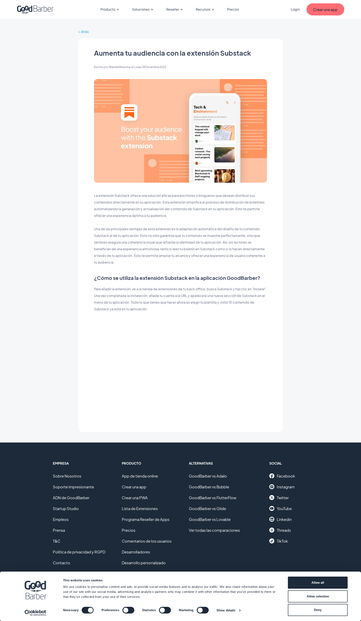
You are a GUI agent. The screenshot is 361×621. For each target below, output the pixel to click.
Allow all (317, 582)
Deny (318, 610)
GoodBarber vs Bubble (209, 486)
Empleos (61, 519)
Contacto (61, 562)
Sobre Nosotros (67, 476)
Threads (284, 530)
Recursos (203, 9)
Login (295, 9)
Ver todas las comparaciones (214, 530)
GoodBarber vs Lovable (210, 519)
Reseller (172, 9)
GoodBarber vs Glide (207, 508)
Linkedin (284, 519)
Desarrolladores (136, 551)
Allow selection (318, 596)
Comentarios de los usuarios (147, 541)
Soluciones (141, 9)
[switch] (128, 610)
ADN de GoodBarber (71, 497)
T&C (56, 541)
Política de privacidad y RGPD (79, 551)
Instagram (286, 486)
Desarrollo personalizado (144, 562)
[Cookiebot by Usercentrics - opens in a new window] (35, 613)
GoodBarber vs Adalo (208, 476)
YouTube (284, 508)
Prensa (59, 530)
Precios (233, 9)
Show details (225, 610)
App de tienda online (140, 476)
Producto (107, 9)
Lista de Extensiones (140, 508)
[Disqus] (180, 369)
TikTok (282, 541)
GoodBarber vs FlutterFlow (212, 497)
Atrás (85, 31)
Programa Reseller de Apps (145, 519)
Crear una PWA (135, 497)
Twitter (283, 497)
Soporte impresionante (73, 486)
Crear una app (134, 486)
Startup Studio (66, 508)
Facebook (286, 476)
